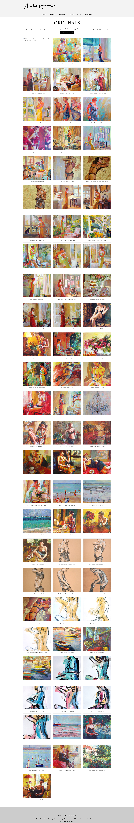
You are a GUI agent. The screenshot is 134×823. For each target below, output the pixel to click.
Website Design (63, 821)
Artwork (62, 14)
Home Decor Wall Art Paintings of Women (47, 819)
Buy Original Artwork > (67, 32)
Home (44, 14)
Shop (79, 14)
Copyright (73, 815)
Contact (88, 14)
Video (72, 14)
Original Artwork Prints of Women (69, 819)
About (52, 14)
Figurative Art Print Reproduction (89, 819)
